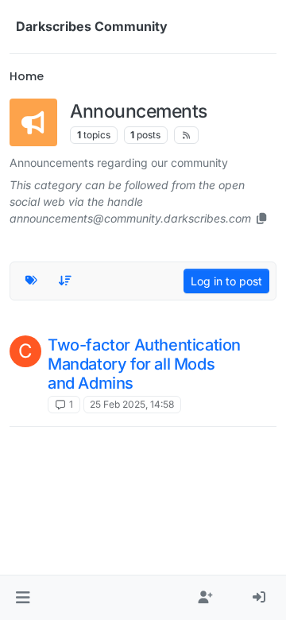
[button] (22, 598)
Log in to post (226, 281)
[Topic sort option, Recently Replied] (66, 280)
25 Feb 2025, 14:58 (132, 404)
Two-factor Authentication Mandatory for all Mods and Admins (144, 364)
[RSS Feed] (186, 135)
